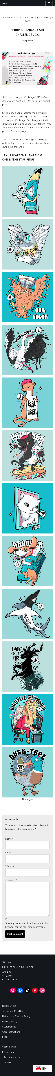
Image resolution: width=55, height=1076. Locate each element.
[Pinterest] (35, 990)
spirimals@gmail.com (22, 967)
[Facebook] (20, 990)
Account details (12, 1057)
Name (9, 838)
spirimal (29, 40)
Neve (14, 1072)
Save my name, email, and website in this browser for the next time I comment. (26, 925)
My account (8, 1052)
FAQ (4, 1037)
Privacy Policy (9, 1021)
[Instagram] (13, 990)
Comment (11, 880)
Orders (7, 1062)
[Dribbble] (42, 990)
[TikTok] (27, 990)
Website (9, 866)
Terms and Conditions (13, 1011)
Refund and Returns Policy (16, 1016)
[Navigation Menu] (49, 3)
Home (5, 17)
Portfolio (15, 17)
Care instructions (11, 1031)
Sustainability (9, 1026)
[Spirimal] (4, 3)
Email (8, 852)
